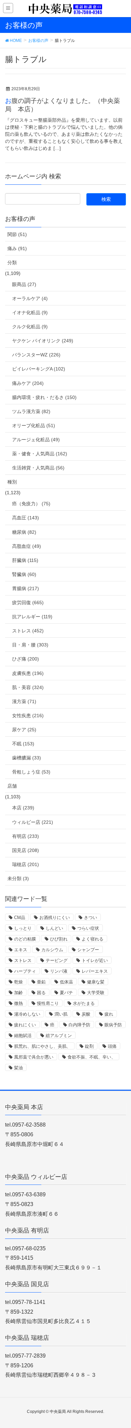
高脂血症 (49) (26, 546)
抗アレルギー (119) (32, 616)
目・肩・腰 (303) (30, 644)
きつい (90, 917)
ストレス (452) (28, 630)
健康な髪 (95, 981)
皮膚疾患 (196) (28, 673)
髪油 (18, 1067)
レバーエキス (95, 971)
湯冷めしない (27, 1014)
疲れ (108, 1014)
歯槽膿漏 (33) (26, 757)
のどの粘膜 (25, 938)
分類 (12, 262)
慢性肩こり (48, 1003)
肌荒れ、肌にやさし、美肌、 (42, 1046)
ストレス (23, 960)
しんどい (54, 928)
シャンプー (88, 949)
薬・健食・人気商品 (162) (39, 453)
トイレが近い (95, 960)
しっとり (23, 928)
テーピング (57, 960)
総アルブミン (59, 1035)
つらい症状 (88, 928)
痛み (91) (17, 248)
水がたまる (84, 1003)
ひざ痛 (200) (25, 659)
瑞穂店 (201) (25, 864)
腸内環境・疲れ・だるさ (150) (44, 397)
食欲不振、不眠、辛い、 (92, 1057)
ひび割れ (59, 938)
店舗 (12, 786)
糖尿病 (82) (24, 532)
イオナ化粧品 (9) (30, 312)
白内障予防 (79, 1024)
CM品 (19, 917)
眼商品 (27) (24, 284)
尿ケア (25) (24, 729)
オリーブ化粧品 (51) (33, 425)
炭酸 (86, 1014)
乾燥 (18, 981)
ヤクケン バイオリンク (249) (42, 340)
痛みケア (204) (28, 383)
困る (41, 992)
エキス (20, 949)
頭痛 (112, 1046)
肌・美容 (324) (28, 687)
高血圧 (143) (25, 517)
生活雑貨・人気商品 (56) (38, 467)
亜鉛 (41, 981)
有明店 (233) (25, 836)
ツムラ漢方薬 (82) (31, 411)
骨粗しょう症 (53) (31, 772)
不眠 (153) (23, 743)
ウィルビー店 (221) (32, 822)
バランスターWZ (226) (36, 354)
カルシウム (52, 949)
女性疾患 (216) (28, 715)
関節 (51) (17, 234)
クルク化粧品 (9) (30, 326)
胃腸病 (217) (25, 588)
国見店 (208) (25, 850)
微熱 (18, 1003)
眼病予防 (113, 1024)
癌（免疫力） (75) (31, 503)
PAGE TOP (120, 1379)
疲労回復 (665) (28, 602)
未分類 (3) (18, 878)
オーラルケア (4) (30, 298)
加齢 (18, 992)
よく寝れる (92, 938)
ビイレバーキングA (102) (38, 369)
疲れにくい (25, 1024)
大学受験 (95, 992)
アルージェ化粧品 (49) (36, 439)
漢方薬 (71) (24, 701)
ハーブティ (25, 971)
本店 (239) (23, 807)
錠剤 (89, 1046)
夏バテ (66, 992)
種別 (12, 481)
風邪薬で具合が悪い (33, 1057)
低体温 (66, 981)
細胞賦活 (23, 1035)
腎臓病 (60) (24, 574)
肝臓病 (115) (25, 560)
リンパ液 (59, 971)
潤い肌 (61, 1014)
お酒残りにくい (54, 917)
